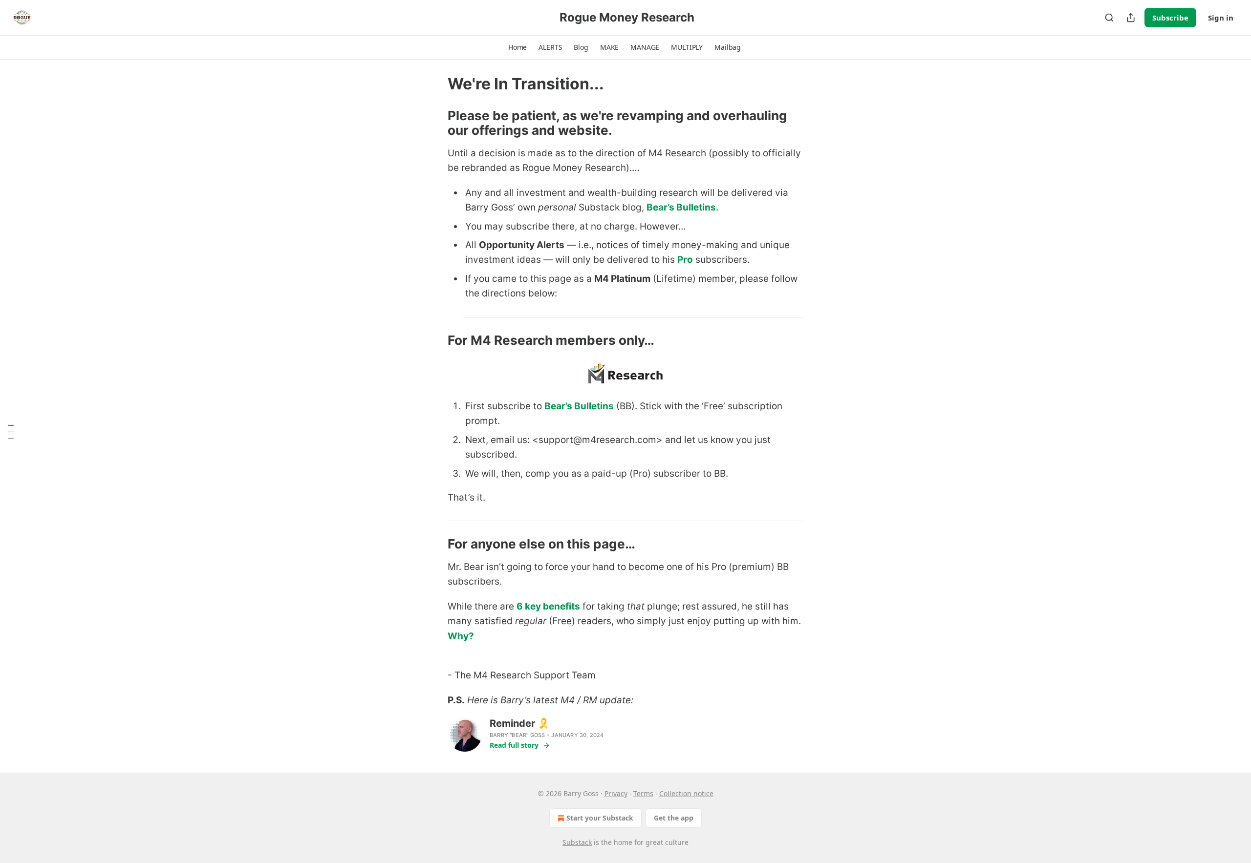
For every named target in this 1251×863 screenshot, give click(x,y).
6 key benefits (548, 606)
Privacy (615, 793)
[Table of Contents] (11, 431)
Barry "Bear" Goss (517, 735)
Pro (685, 259)
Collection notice (686, 793)
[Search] (1109, 17)
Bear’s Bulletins (681, 207)
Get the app (673, 817)
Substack (577, 842)
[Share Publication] (1131, 17)
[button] (517, 47)
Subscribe (1170, 17)
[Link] (434, 123)
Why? (461, 636)
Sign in (1220, 17)
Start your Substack (599, 817)
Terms (643, 793)
